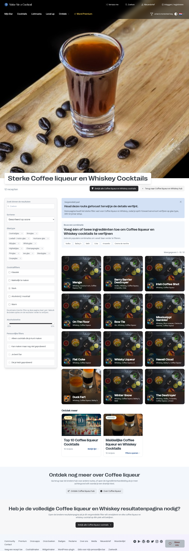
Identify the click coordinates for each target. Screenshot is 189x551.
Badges (61, 541)
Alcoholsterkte (13, 319)
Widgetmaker (48, 549)
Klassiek (15, 272)
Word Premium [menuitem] (84, 13)
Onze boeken (49, 541)
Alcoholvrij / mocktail (20, 296)
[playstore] (139, 541)
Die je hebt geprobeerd (21, 362)
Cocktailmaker (32, 549)
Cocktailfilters (13, 267)
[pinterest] (161, 541)
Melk (88, 244)
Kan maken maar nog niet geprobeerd (28, 346)
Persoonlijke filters (15, 333)
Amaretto (106, 244)
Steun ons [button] (177, 543)
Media (94, 541)
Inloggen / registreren (173, 4)
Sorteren (11, 214)
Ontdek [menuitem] (63, 13)
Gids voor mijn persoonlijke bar (91, 549)
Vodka (68, 244)
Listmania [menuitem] (36, 13)
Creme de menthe (122, 244)
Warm (14, 304)
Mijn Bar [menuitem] (8, 13)
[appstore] (134, 541)
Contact (8, 544)
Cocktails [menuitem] (22, 13)
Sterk (13, 288)
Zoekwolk (112, 549)
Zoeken (131, 4)
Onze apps (35, 541)
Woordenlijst (119, 541)
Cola (96, 244)
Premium (22, 541)
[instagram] (157, 541)
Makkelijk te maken (20, 280)
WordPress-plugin (66, 549)
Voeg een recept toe (13, 549)
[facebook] (148, 541)
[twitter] (152, 541)
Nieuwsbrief (149, 4)
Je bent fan (16, 354)
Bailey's (78, 244)
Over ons (84, 541)
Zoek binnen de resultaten (18, 201)
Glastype (11, 228)
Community (9, 541)
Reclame (73, 541)
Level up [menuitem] (50, 13)
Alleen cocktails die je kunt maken (26, 338)
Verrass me (113, 4)
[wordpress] (143, 541)
